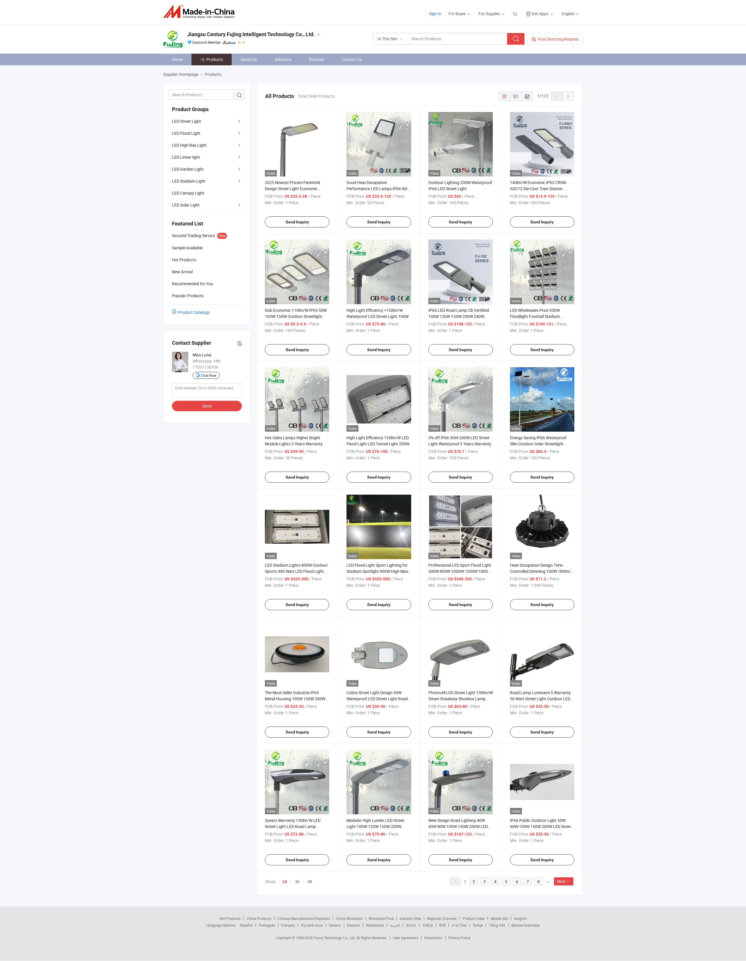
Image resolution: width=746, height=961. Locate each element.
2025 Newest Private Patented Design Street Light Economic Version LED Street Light (292, 188)
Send (207, 406)
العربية (395, 925)
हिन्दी (442, 925)
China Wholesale (349, 918)
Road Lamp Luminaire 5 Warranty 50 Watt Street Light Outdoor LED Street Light (540, 699)
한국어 (411, 925)
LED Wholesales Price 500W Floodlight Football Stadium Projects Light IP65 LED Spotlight (540, 316)
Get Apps (540, 13)
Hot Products (230, 918)
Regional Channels (442, 918)
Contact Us (352, 59)
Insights (520, 918)
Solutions (283, 59)
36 (297, 881)
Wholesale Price (381, 918)
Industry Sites (410, 918)
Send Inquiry (297, 222)
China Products (259, 918)
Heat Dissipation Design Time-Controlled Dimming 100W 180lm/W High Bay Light (542, 571)
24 (284, 881)
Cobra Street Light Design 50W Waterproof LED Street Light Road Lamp (377, 699)
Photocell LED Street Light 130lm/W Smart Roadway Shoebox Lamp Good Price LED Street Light (460, 699)
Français (288, 925)
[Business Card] (239, 343)
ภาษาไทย (459, 925)
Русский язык (312, 925)
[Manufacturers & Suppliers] (200, 11)
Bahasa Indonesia (525, 925)
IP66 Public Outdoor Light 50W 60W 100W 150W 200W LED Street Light (541, 826)
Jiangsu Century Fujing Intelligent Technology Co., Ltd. (251, 34)
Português (267, 925)
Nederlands (375, 925)
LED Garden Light (188, 169)
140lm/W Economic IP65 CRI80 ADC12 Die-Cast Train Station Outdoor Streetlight (538, 188)
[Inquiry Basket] (516, 13)
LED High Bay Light (189, 145)
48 (309, 881)
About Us (248, 59)
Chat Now (209, 375)
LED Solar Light (186, 205)
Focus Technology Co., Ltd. (335, 937)
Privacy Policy (459, 937)
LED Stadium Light (188, 181)
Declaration (433, 937)
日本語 (428, 925)
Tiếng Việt (497, 925)
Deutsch (353, 925)
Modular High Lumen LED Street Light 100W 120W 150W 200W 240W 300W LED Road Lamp (375, 826)
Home (177, 59)
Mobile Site (499, 918)
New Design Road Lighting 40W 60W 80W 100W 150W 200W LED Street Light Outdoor (458, 826)
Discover (316, 59)
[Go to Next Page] (568, 96)
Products (214, 59)
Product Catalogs (194, 312)
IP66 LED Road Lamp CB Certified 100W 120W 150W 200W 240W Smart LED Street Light (458, 316)
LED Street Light (186, 121)
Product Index (474, 918)
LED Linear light (186, 157)
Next (561, 881)
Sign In (435, 13)
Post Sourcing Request (558, 39)
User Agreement (405, 937)
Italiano (335, 925)
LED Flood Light (186, 133)
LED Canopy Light (188, 193)
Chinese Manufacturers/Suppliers (303, 918)
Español (246, 925)
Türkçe (478, 925)
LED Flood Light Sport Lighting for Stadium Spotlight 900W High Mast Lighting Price (378, 571)
